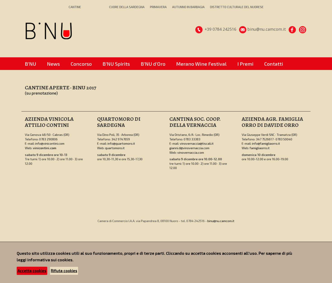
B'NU (30, 64)
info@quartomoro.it (121, 143)
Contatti (273, 64)
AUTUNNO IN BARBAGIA (188, 7)
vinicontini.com (44, 148)
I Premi (245, 64)
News (53, 64)
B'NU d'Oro (153, 64)
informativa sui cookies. (50, 259)
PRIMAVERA (158, 7)
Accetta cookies (32, 270)
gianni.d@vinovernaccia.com (189, 148)
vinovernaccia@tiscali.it (197, 143)
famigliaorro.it (260, 148)
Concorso (81, 64)
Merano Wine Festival (201, 64)
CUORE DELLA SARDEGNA (127, 7)
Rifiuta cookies (64, 270)
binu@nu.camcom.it (220, 221)
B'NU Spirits (116, 64)
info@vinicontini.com (49, 143)
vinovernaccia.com (190, 152)
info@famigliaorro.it (266, 143)
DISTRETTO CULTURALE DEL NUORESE (237, 7)
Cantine (75, 7)
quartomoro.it (115, 148)
